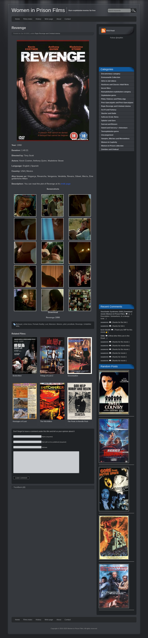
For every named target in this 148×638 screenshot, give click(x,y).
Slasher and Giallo (108, 113)
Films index (27, 19)
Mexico (59, 324)
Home (17, 19)
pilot (64, 324)
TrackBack (19, 487)
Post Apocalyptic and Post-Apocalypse (117, 103)
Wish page (49, 19)
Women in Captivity (109, 142)
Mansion (52, 324)
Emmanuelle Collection (110, 77)
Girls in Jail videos (108, 81)
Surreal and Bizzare (109, 124)
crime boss (27, 324)
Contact (68, 19)
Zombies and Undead (110, 149)
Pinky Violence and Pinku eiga (113, 99)
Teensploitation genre (110, 131)
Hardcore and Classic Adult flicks (115, 85)
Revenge (79, 324)
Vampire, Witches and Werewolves (115, 139)
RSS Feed (110, 31)
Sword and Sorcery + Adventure (114, 128)
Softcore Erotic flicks (110, 117)
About (59, 19)
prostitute (71, 324)
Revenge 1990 (53, 317)
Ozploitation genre (108, 95)
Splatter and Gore (108, 121)
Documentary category (110, 74)
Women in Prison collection (112, 146)
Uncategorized (107, 135)
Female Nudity (38, 324)
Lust (46, 324)
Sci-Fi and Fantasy (108, 110)
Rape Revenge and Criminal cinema (47, 33)
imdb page (66, 184)
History (38, 19)
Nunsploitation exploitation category (116, 92)
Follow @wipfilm (116, 38)
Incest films (106, 88)
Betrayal (19, 324)
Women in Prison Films (38, 10)
